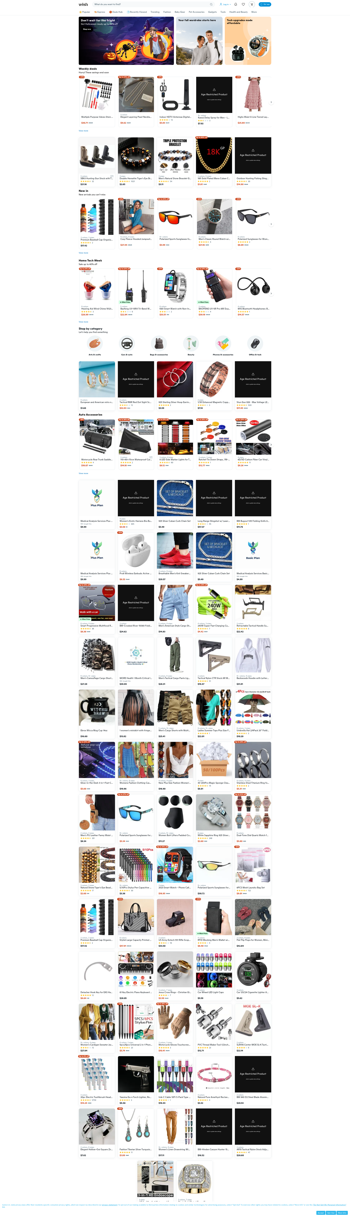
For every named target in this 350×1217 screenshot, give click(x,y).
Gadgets (212, 12)
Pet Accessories (196, 12)
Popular (86, 12)
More (254, 12)
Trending (155, 12)
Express (101, 12)
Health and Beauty (238, 12)
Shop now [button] (87, 29)
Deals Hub (117, 12)
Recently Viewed (138, 12)
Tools (223, 12)
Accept (321, 1213)
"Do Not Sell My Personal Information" (329, 1205)
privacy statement (109, 1205)
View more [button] (83, 130)
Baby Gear (180, 12)
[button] (226, 4)
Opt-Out (331, 1213)
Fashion (167, 12)
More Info (342, 1213)
